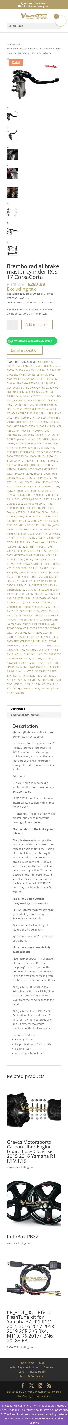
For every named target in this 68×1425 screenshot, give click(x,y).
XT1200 (39, 48)
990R (52, 383)
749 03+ (43, 447)
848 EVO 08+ (26, 482)
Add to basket (37, 324)
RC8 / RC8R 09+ (36, 400)
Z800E (46, 439)
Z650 (19, 409)
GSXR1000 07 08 (33, 637)
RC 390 (28, 391)
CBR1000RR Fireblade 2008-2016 (26, 606)
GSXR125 (55, 370)
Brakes (11, 383)
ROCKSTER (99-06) (46, 379)
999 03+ (35, 512)
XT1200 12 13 (50, 684)
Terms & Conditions (32, 1376)
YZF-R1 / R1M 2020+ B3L (27, 675)
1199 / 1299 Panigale (19, 563)
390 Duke (22, 383)
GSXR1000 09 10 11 (32, 645)
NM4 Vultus (18, 671)
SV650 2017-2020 (34, 409)
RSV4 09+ (41, 417)
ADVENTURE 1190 (21, 413)
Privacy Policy (37, 1371)
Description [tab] (18, 708)
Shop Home (27, 1363)
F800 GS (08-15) (43, 391)
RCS (36, 688)
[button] (8, 59)
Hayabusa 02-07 (16, 667)
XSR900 (53, 520)
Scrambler (22, 396)
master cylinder (50, 688)
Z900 (37, 473)
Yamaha (29, 48)
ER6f (17, 499)
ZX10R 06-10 (14, 628)
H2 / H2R (42, 654)
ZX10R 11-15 (14, 637)
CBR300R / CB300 (17, 452)
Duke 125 (47, 361)
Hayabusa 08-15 (37, 667)
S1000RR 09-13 (25, 443)
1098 (52, 512)
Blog (41, 1363)
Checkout (49, 1367)
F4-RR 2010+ (34, 430)
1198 (37, 525)
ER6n (45, 512)
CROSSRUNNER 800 (19, 374)
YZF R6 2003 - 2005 (33, 576)
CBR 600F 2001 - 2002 (20, 525)
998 (38, 495)
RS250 (10, 366)
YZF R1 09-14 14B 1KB (45, 662)
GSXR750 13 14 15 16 (25, 598)
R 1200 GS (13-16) (32, 594)
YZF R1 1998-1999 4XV (42, 624)
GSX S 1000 (21, 426)
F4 (33, 417)
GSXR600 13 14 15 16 (38, 516)
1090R (10, 396)
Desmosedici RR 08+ (45, 542)
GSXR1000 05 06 (16, 632)
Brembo (12, 460)
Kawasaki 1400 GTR (18, 662)
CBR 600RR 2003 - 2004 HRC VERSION (36, 533)
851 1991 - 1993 (43, 413)
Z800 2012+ (21, 456)
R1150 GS (47, 508)
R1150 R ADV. (23, 542)
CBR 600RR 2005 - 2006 (28, 551)
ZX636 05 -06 (47, 598)
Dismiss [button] (34, 1422)
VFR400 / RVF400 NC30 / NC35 (25, 469)
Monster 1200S (16, 379)
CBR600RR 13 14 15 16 (29, 568)
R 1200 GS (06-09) (21, 559)
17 (8, 692)
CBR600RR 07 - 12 (44, 559)
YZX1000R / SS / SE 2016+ (22, 387)
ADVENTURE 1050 (23, 404)
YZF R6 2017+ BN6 (30, 619)
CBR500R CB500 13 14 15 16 (24, 508)
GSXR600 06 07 (26, 495)
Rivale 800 (47, 374)
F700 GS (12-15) (38, 383)
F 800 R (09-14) (21, 417)
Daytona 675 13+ (37, 520)
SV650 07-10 (18, 400)
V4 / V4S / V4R (19, 624)
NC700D (47, 658)
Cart (21, 1371)
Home (10, 44)
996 (37, 482)
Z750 (32, 426)
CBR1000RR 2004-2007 (39, 602)
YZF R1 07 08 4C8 (25, 654)
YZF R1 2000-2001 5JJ (40, 632)
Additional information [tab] (25, 715)
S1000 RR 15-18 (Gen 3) (43, 456)
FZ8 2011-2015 (15, 546)
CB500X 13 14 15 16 (28, 486)
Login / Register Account (24, 1367)
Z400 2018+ (37, 396)
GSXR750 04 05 (37, 538)
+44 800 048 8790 (34, 3)
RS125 (36, 374)
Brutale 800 (42, 366)
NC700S (36, 658)
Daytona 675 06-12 (18, 512)
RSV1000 (40, 404)
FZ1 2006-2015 (20, 529)
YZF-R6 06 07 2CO (27, 581)
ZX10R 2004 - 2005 (29, 615)
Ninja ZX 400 (46, 387)
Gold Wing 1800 (31, 434)
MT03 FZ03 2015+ (26, 422)
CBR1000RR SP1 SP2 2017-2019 (42, 628)
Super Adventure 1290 (27, 439)
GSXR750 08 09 (28, 572)
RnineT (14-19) (24, 366)
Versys (30, 379)
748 (52, 447)
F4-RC (38, 443)
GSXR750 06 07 (23, 555)
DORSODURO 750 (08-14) (39, 465)
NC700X (30, 649)
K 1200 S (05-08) (16, 538)
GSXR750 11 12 (35, 589)
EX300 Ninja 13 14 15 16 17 (32, 370)
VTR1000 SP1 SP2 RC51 (34, 641)
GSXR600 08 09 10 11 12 (38, 503)
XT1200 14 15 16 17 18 (27, 684)
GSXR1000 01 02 (29, 611)
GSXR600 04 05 (50, 486)
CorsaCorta (18, 692)
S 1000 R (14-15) (45, 426)
